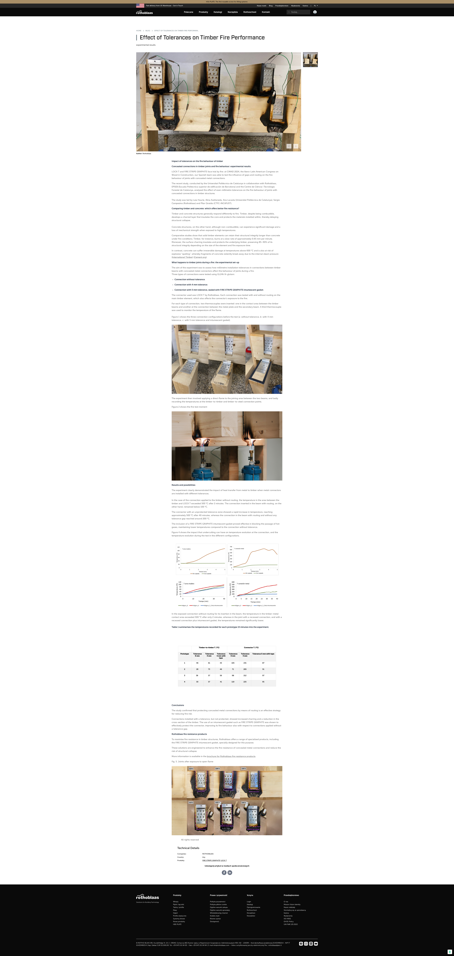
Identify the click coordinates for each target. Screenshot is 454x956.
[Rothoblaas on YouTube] (316, 944)
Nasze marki (261, 6)
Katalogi (250, 904)
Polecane (188, 12)
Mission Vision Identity (292, 904)
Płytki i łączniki (178, 904)
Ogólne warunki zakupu (219, 907)
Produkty (203, 12)
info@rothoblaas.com (221, 945)
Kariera (305, 6)
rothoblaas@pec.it (275, 945)
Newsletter (251, 916)
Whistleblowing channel (219, 913)
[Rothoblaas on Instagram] (311, 944)
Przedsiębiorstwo (281, 6)
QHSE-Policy (289, 921)
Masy (175, 910)
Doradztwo (251, 913)
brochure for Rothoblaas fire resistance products (231, 756)
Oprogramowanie (253, 907)
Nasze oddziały (289, 907)
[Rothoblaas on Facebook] (301, 944)
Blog (271, 6)
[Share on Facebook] (224, 872)
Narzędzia (233, 12)
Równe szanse (215, 919)
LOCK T (224, 860)
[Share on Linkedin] (229, 872)
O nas (286, 902)
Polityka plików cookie (218, 904)
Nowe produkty (179, 921)
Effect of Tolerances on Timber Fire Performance (177, 31)
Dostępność (214, 921)
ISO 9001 (287, 919)
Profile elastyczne (179, 916)
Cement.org (200, 257)
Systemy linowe (179, 919)
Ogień (175, 913)
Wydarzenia (295, 6)
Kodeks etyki (214, 916)
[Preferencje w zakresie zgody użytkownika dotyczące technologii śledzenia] (450, 952)
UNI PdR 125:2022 (291, 924)
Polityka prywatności (217, 902)
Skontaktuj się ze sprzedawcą (295, 910)
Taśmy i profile (178, 907)
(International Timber (182, 257)
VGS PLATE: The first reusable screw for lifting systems (227, 2)
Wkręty (175, 902)
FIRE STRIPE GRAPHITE (211, 860)
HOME (138, 31)
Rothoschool (252, 910)
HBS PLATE (177, 924)
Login (249, 902)
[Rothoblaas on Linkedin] (306, 944)
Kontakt (266, 12)
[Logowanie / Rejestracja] (315, 12)
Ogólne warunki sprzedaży (220, 910)
